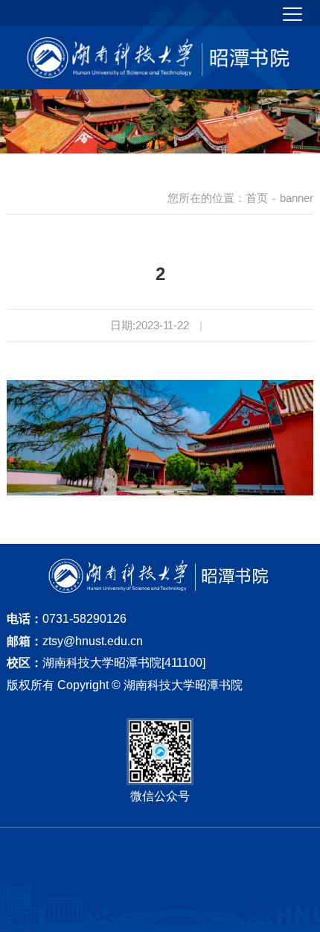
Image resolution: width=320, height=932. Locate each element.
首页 (257, 197)
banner (296, 197)
